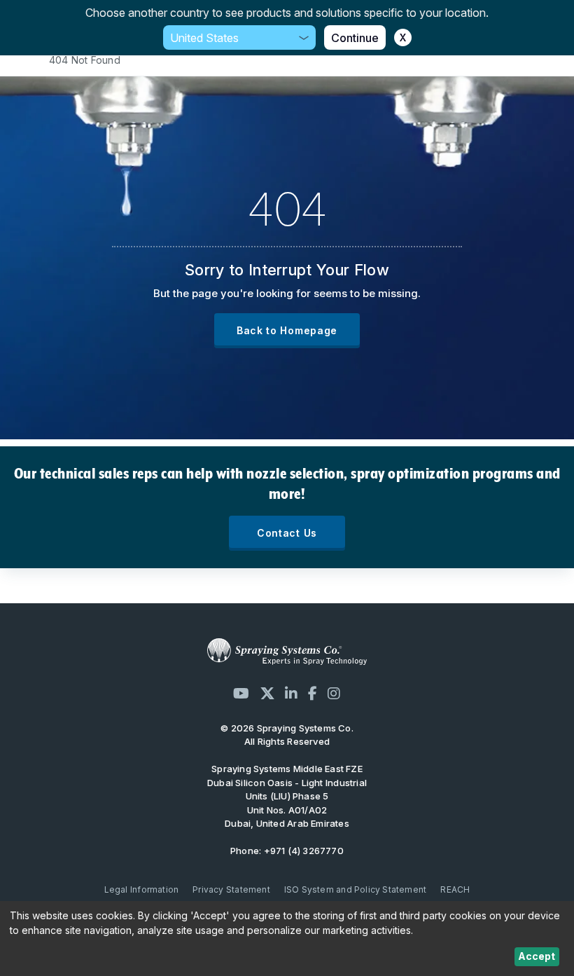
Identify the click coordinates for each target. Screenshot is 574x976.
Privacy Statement (231, 889)
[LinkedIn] (291, 693)
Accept (536, 956)
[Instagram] (334, 693)
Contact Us (287, 533)
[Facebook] (312, 693)
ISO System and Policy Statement (355, 889)
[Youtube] (241, 693)
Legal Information (141, 889)
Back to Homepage (287, 330)
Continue (355, 38)
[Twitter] (267, 693)
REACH (455, 889)
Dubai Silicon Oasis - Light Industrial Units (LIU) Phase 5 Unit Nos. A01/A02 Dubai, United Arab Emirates (287, 796)
